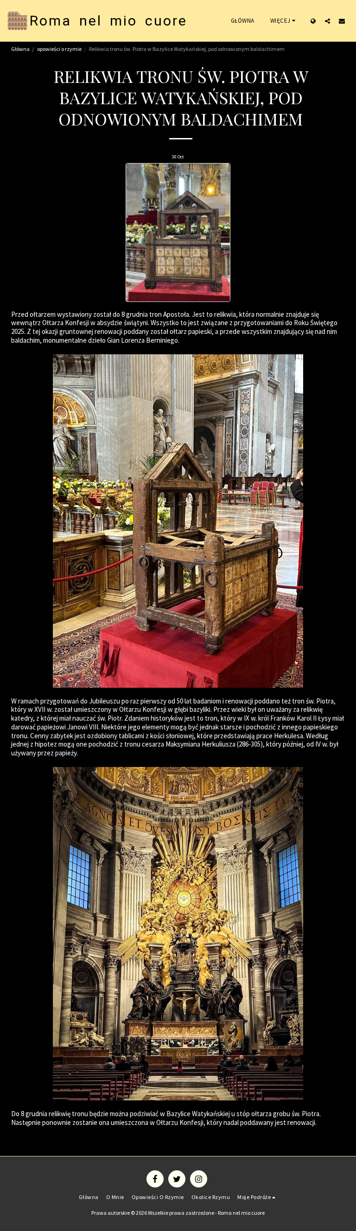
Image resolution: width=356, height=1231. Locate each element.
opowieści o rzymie (59, 48)
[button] (327, 21)
